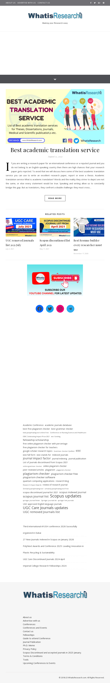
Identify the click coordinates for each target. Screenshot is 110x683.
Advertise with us (26, 3)
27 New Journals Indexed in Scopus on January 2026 (48, 539)
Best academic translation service (55, 150)
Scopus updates (65, 496)
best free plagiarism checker (36, 428)
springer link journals (66, 500)
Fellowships (28, 634)
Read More (55, 198)
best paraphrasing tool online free (36, 433)
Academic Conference (33, 425)
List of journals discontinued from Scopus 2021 (45, 462)
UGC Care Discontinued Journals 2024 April (44, 559)
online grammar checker (32, 466)
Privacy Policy (29, 648)
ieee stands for (44, 454)
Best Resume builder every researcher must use (88, 245)
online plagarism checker (55, 466)
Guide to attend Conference (36, 638)
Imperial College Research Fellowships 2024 (44, 565)
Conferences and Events (35, 627)
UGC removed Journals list (41, 512)
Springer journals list (49, 500)
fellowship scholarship (36, 440)
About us (10, 3)
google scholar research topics (37, 451)
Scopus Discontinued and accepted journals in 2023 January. (52, 652)
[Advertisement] (55, 53)
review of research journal (55, 484)
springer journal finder (31, 500)
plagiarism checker (36, 473)
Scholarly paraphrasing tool (33, 489)
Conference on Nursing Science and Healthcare (68, 433)
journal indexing (59, 458)
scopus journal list (36, 496)
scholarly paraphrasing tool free (57, 489)
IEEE (78, 450)
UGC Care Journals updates (45, 508)
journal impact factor (37, 458)
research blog (62, 481)
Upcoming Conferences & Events (39, 663)
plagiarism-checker (63, 470)
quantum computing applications (38, 481)
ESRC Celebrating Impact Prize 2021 (36, 436)
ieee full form (29, 454)
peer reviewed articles (33, 469)
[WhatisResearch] (55, 15)
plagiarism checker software (39, 477)
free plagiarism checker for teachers (40, 447)
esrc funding (55, 436)
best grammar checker (62, 428)
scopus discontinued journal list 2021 (40, 492)
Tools (26, 659)
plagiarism (50, 469)
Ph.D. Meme (29, 645)
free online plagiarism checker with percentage (45, 443)
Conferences (29, 624)
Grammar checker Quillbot (64, 451)
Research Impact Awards (32, 485)
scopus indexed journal (72, 492)
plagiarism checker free (64, 473)
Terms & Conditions (33, 656)
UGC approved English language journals (42, 504)
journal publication (77, 458)
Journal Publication (32, 641)
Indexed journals (60, 454)
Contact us (44, 3)
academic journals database (58, 425)
